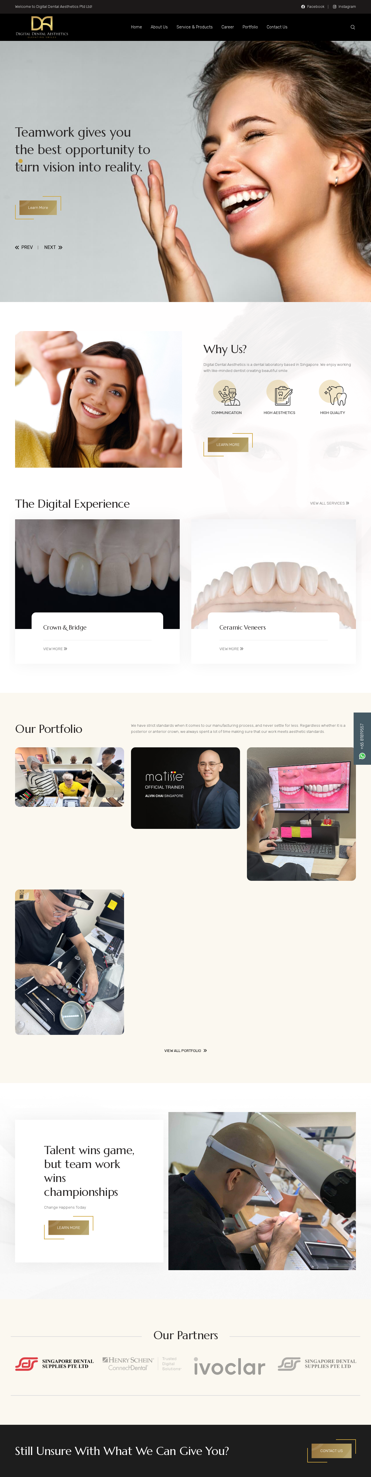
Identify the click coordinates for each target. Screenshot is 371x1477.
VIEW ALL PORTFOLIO (183, 1050)
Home (136, 27)
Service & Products (195, 27)
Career (227, 27)
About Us (159, 27)
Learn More (38, 207)
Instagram (347, 6)
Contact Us (277, 27)
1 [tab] (21, 161)
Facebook (315, 6)
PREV (27, 247)
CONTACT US (331, 1451)
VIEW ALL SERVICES (328, 503)
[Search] (353, 27)
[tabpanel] (185, 171)
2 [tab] (21, 168)
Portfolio (250, 27)
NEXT (50, 247)
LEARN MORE (228, 444)
